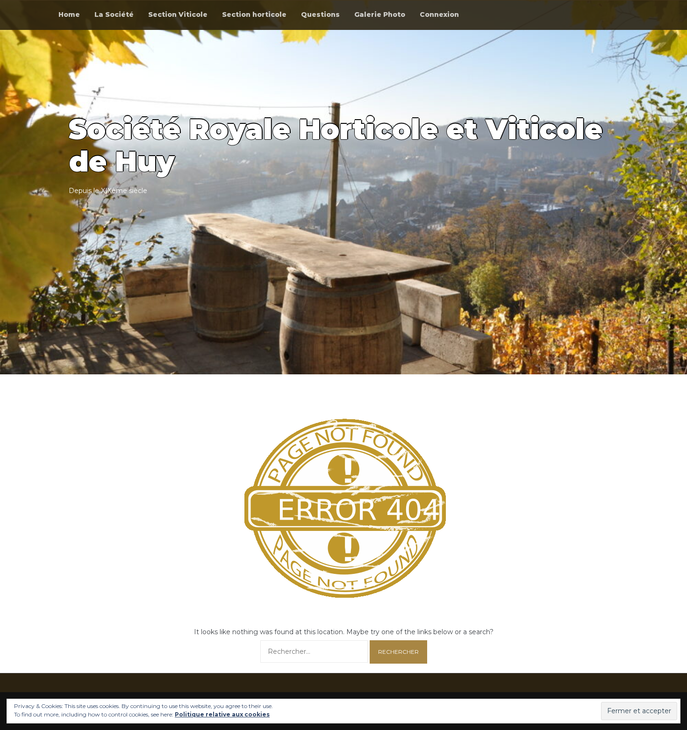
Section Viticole (178, 14)
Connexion (439, 14)
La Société (114, 14)
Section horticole (254, 14)
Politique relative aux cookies (222, 714)
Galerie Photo (379, 14)
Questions (320, 14)
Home (69, 14)
